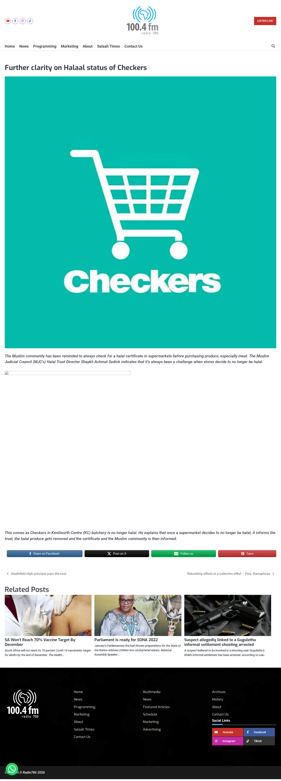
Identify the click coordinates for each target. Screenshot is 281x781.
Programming (44, 46)
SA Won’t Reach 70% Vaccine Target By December (40, 642)
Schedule (150, 714)
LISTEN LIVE (265, 20)
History (217, 699)
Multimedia (151, 692)
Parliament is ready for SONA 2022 (126, 639)
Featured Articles (156, 707)
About (88, 46)
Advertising (152, 729)
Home (10, 46)
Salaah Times (108, 46)
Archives (219, 692)
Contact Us (133, 46)
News (24, 46)
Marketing (69, 46)
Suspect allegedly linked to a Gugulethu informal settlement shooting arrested (220, 642)
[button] (12, 769)
